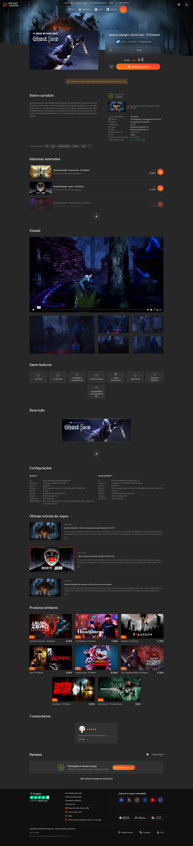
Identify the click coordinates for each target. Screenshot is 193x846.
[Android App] (140, 818)
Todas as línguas (158, 754)
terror (84, 146)
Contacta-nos (70, 804)
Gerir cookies (34, 832)
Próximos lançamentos (98, 3)
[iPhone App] (124, 818)
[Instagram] (137, 800)
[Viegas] (82, 729)
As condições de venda (73, 793)
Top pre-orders (81, 3)
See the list (134, 117)
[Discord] (121, 800)
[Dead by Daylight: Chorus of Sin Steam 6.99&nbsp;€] (40, 171)
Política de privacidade (73, 797)
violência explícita (64, 146)
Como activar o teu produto (140, 122)
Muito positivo (135, 140)
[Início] (10, 4)
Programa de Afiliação (73, 800)
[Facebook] (145, 800)
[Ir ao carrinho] (178, 4)
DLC (47, 146)
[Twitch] (160, 800)
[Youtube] (153, 800)
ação (53, 146)
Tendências (68, 3)
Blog (111, 3)
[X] (129, 800)
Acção (132, 135)
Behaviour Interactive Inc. (139, 127)
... (89, 146)
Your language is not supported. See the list (145, 119)
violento (75, 146)
